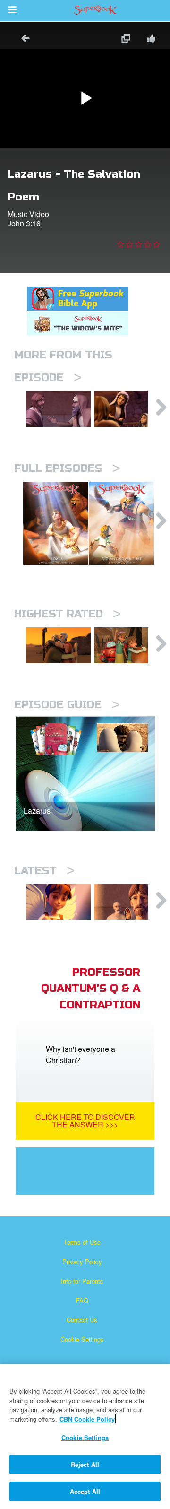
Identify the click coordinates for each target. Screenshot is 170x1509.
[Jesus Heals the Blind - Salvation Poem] (58, 902)
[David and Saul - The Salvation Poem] (126, 645)
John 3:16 (24, 223)
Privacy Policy (82, 1261)
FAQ (82, 1300)
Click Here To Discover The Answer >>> (85, 1120)
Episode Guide (66, 704)
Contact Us (82, 1319)
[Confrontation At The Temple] (58, 409)
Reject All (85, 1464)
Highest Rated (67, 613)
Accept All (85, 1491)
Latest (44, 870)
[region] (85, 1436)
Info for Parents (82, 1280)
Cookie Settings (82, 1339)
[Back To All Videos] (22, 39)
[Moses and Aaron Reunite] (58, 645)
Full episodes (67, 468)
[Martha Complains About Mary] (126, 409)
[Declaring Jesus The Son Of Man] (126, 902)
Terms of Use (82, 1242)
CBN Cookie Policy (87, 1418)
